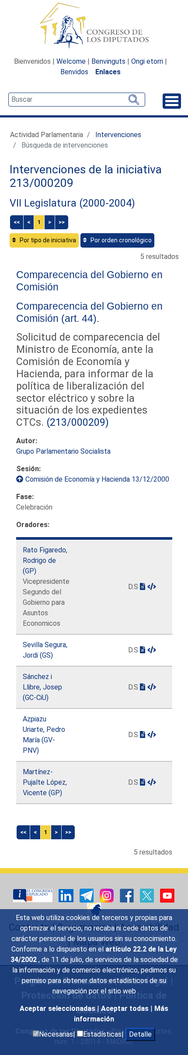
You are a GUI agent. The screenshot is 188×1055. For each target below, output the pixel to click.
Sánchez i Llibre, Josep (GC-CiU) (42, 687)
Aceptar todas (125, 1008)
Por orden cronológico (120, 240)
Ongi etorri (147, 61)
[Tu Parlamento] (33, 895)
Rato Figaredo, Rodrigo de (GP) (45, 560)
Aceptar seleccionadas (58, 1008)
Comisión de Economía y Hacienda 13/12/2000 (97, 479)
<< (17, 222)
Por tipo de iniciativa (47, 240)
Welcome (71, 61)
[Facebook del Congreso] (128, 895)
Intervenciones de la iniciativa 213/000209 (86, 176)
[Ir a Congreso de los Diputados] (94, 25)
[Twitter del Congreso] (148, 895)
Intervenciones (118, 135)
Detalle (140, 1034)
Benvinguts (108, 61)
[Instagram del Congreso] (107, 895)
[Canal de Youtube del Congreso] (167, 895)
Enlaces (108, 72)
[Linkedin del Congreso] (66, 895)
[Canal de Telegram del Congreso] (87, 895)
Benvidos (74, 72)
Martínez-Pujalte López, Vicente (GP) (45, 782)
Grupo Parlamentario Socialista (63, 451)
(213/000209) (76, 422)
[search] (76, 100)
